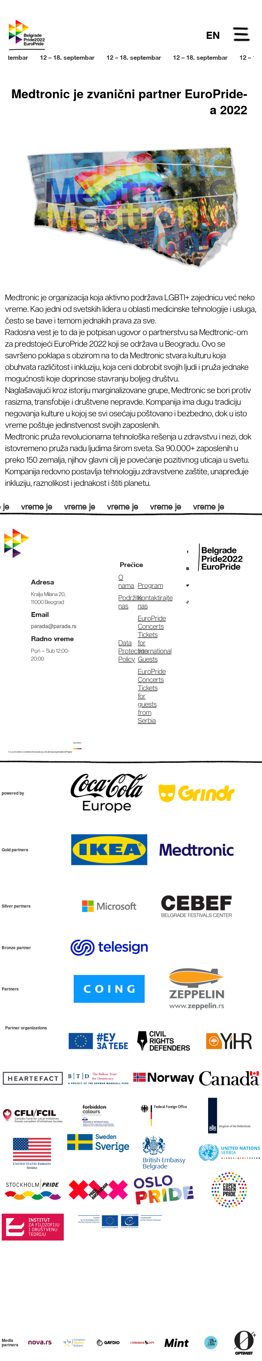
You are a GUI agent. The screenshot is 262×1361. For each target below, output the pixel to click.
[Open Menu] (242, 35)
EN (213, 35)
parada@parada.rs (53, 626)
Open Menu (242, 35)
